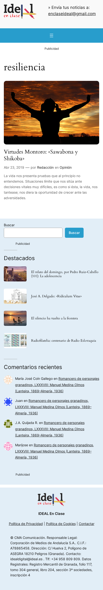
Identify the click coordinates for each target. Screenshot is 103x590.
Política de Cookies (61, 524)
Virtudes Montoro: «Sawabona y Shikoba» (41, 155)
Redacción (45, 167)
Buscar (9, 225)
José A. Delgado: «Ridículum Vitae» (56, 296)
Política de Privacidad (26, 524)
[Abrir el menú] (51, 35)
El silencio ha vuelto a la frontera (54, 318)
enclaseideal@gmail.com (72, 13)
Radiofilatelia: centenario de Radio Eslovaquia (63, 341)
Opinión (66, 167)
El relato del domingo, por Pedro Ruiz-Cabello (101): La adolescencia (64, 274)
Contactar (86, 524)
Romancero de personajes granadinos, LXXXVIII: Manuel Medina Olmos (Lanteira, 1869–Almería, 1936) (57, 384)
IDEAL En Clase (51, 514)
